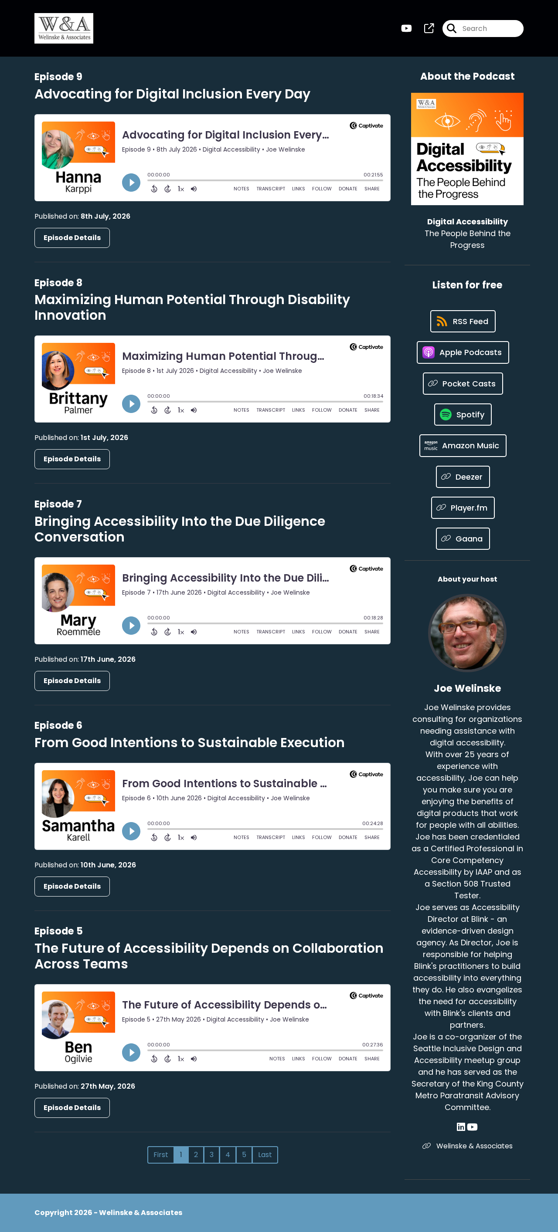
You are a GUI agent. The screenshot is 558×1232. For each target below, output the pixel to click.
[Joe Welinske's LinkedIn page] (461, 1127)
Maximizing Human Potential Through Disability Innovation (192, 307)
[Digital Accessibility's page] (424, 28)
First (160, 1155)
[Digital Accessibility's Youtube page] (406, 28)
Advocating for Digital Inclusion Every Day (172, 94)
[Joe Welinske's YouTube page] (472, 1127)
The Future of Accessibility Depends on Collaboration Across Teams (209, 956)
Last (265, 1155)
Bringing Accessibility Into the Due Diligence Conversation (179, 529)
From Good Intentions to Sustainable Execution (189, 742)
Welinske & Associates (474, 1146)
